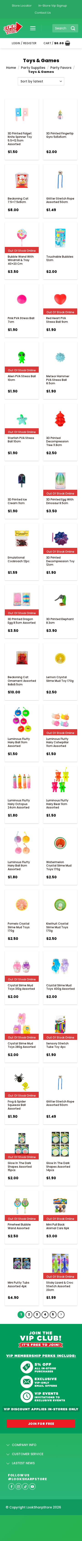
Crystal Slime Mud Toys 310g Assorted (21, 987)
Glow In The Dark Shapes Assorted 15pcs (20, 1166)
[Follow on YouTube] (32, 1486)
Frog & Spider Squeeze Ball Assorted (17, 1105)
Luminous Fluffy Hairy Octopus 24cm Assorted (19, 803)
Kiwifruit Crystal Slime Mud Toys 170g (57, 927)
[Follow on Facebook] (11, 1486)
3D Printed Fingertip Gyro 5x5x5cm (60, 135)
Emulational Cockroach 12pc (18, 559)
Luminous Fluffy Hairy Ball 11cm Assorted (19, 742)
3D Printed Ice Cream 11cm (17, 501)
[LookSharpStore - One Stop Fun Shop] (13, 28)
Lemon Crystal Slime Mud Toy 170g (60, 679)
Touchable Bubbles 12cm (59, 258)
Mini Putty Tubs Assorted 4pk (18, 1284)
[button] (31, 28)
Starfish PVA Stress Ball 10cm (21, 440)
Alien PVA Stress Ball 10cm (22, 378)
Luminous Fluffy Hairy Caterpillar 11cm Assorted (57, 742)
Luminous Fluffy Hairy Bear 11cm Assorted (57, 803)
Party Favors (61, 67)
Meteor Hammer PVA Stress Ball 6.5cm (57, 379)
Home (11, 67)
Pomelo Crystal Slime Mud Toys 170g (19, 927)
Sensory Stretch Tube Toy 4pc (57, 1045)
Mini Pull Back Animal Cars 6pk (57, 1226)
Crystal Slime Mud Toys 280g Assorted (22, 1045)
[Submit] (73, 28)
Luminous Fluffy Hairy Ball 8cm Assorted (19, 865)
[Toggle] (8, 1445)
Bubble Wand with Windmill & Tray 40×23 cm (21, 260)
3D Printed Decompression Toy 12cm (60, 561)
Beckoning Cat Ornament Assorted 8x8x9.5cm (22, 680)
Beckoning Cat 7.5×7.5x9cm (18, 200)
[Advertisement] (36, 1520)
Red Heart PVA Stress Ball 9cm (57, 320)
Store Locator (22, 5)
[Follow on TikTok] (25, 1486)
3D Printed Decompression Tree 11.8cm (57, 441)
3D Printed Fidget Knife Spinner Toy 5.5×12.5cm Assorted (20, 138)
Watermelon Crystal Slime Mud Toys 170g (59, 865)
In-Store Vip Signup (52, 5)
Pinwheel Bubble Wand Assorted (19, 1226)
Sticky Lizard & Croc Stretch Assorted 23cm (59, 1286)
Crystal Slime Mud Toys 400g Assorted (60, 987)
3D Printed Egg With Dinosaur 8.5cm (60, 501)
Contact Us (43, 12)
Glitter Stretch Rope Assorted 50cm (60, 200)
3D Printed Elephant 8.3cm (60, 621)
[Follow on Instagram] (18, 1486)
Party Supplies (33, 67)
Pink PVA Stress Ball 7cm (21, 320)
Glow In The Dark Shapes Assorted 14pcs (58, 1166)
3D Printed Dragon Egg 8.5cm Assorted (22, 621)
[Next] (61, 1314)
